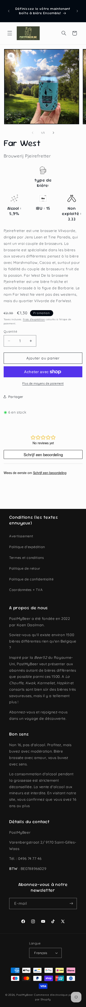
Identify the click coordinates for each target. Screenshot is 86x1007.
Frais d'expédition (34, 319)
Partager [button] (15, 397)
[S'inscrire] (71, 903)
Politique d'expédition (27, 547)
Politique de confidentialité (31, 579)
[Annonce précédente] (9, 11)
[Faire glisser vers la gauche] (33, 133)
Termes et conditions (26, 557)
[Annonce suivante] (77, 11)
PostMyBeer (24, 994)
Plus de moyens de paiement (43, 383)
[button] (9, 33)
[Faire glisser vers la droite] (53, 133)
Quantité (10, 331)
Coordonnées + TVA (26, 590)
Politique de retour (24, 568)
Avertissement (21, 536)
